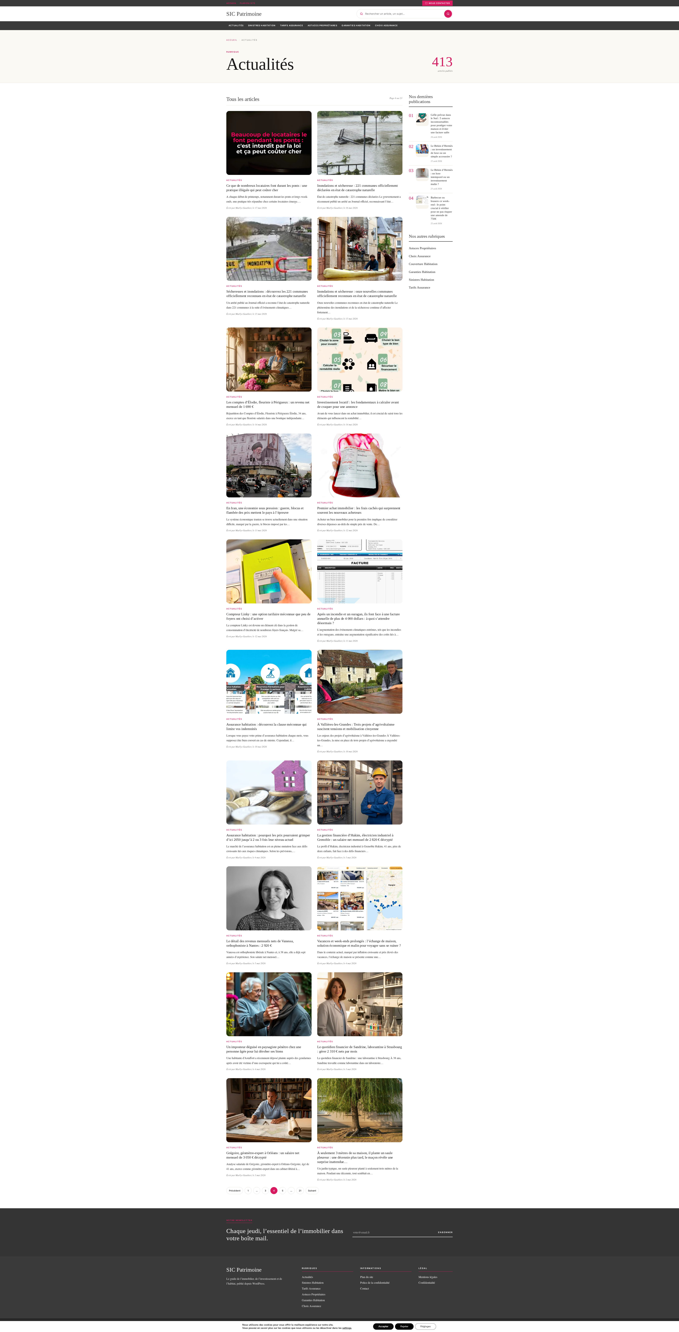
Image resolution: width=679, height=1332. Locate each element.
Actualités (307, 1277)
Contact (364, 1288)
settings (346, 1328)
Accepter (383, 1326)
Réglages (425, 1326)
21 (300, 1190)
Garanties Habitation (422, 272)
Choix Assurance (420, 256)
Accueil (231, 3)
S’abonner (445, 1232)
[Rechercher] (448, 14)
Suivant (312, 1190)
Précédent (234, 1190)
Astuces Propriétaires (422, 248)
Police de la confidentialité (375, 1282)
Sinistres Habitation (421, 279)
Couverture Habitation (423, 264)
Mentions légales (428, 1277)
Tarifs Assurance (419, 287)
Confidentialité (427, 1282)
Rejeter (404, 1326)
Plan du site (247, 3)
